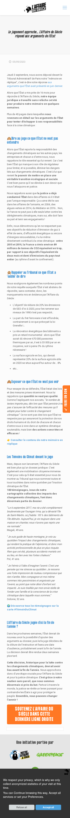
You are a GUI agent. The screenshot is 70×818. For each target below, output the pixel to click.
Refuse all (21, 807)
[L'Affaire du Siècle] (35, 7)
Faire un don (66, 397)
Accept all (48, 807)
